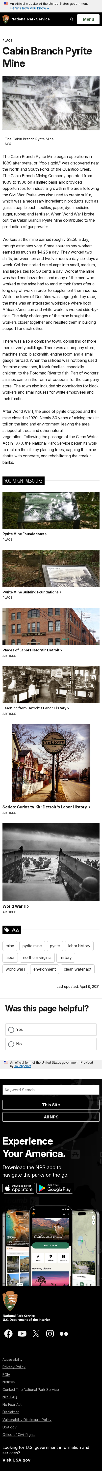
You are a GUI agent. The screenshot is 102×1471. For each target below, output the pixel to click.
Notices (8, 1382)
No (19, 1043)
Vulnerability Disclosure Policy (26, 1420)
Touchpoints (22, 1065)
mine (10, 945)
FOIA (6, 1374)
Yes (19, 1029)
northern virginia (37, 957)
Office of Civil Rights (18, 1434)
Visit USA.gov (16, 1460)
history (66, 957)
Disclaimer (10, 1412)
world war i (15, 969)
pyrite (55, 945)
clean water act (77, 969)
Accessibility (12, 1359)
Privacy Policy (14, 1367)
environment (44, 969)
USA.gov (9, 1427)
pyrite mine (32, 945)
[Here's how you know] (51, 6)
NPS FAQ (9, 1397)
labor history (79, 945)
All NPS (51, 1116)
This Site (51, 1104)
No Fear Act (12, 1404)
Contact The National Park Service (30, 1389)
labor (10, 957)
